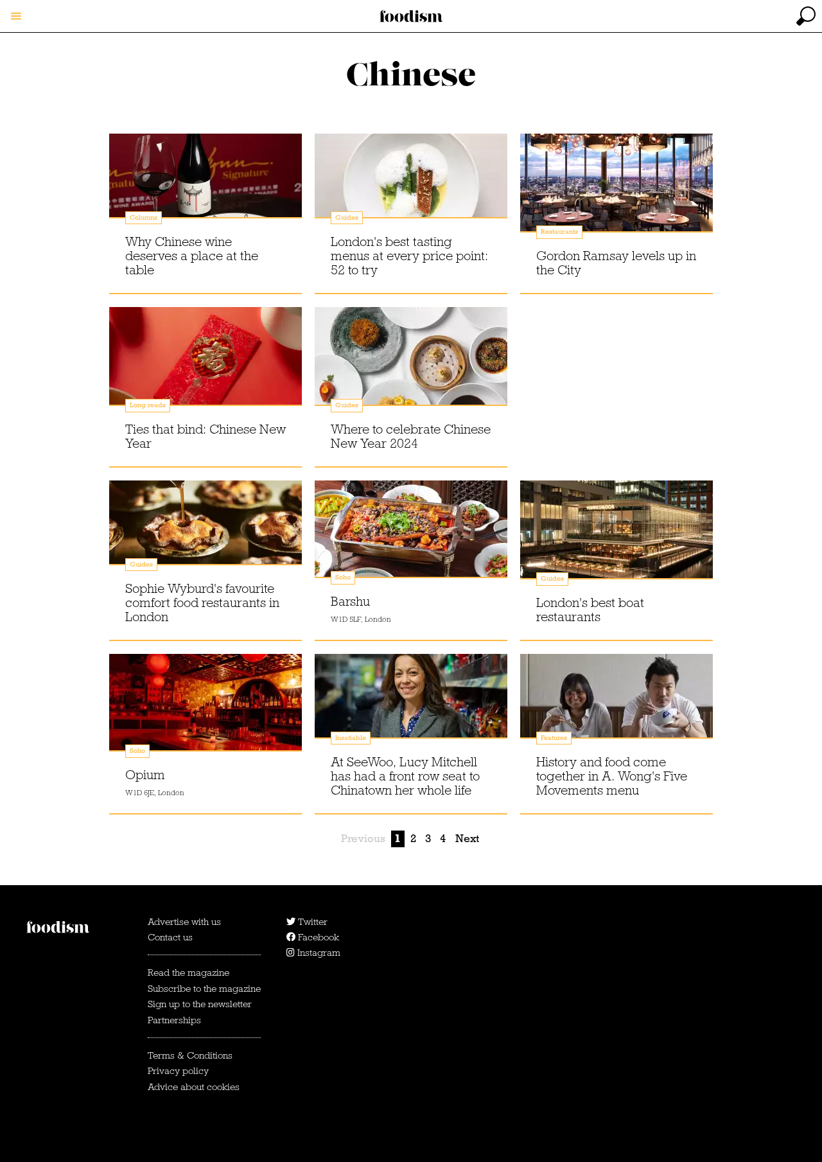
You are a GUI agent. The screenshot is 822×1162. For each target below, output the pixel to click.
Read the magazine (188, 972)
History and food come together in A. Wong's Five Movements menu (611, 776)
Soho (343, 577)
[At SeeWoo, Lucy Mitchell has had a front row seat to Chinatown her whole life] (411, 708)
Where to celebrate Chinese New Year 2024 (411, 436)
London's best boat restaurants (590, 609)
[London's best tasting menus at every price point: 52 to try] (411, 188)
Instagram (317, 952)
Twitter (311, 922)
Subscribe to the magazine (204, 988)
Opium (145, 774)
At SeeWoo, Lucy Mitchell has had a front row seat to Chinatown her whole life (405, 776)
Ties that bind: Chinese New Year (205, 436)
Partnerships (174, 1020)
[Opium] (205, 708)
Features (554, 738)
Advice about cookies (194, 1087)
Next (467, 838)
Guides (346, 217)
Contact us (170, 937)
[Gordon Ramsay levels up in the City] (616, 188)
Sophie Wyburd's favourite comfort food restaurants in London (202, 602)
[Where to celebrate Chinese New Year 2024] (411, 361)
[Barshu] (411, 535)
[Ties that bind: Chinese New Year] (205, 361)
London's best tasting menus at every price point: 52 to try (409, 255)
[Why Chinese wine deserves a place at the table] (205, 188)
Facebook (317, 937)
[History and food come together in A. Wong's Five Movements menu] (616, 708)
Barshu (350, 601)
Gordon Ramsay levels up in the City (616, 262)
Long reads (148, 405)
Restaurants (559, 231)
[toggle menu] (16, 16)
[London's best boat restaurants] (616, 535)
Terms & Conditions (190, 1055)
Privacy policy (178, 1071)
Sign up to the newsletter (200, 1004)
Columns (143, 217)
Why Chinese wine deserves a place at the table (191, 255)
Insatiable (350, 738)
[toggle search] (806, 16)
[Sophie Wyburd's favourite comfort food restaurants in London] (205, 535)
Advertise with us (184, 922)
